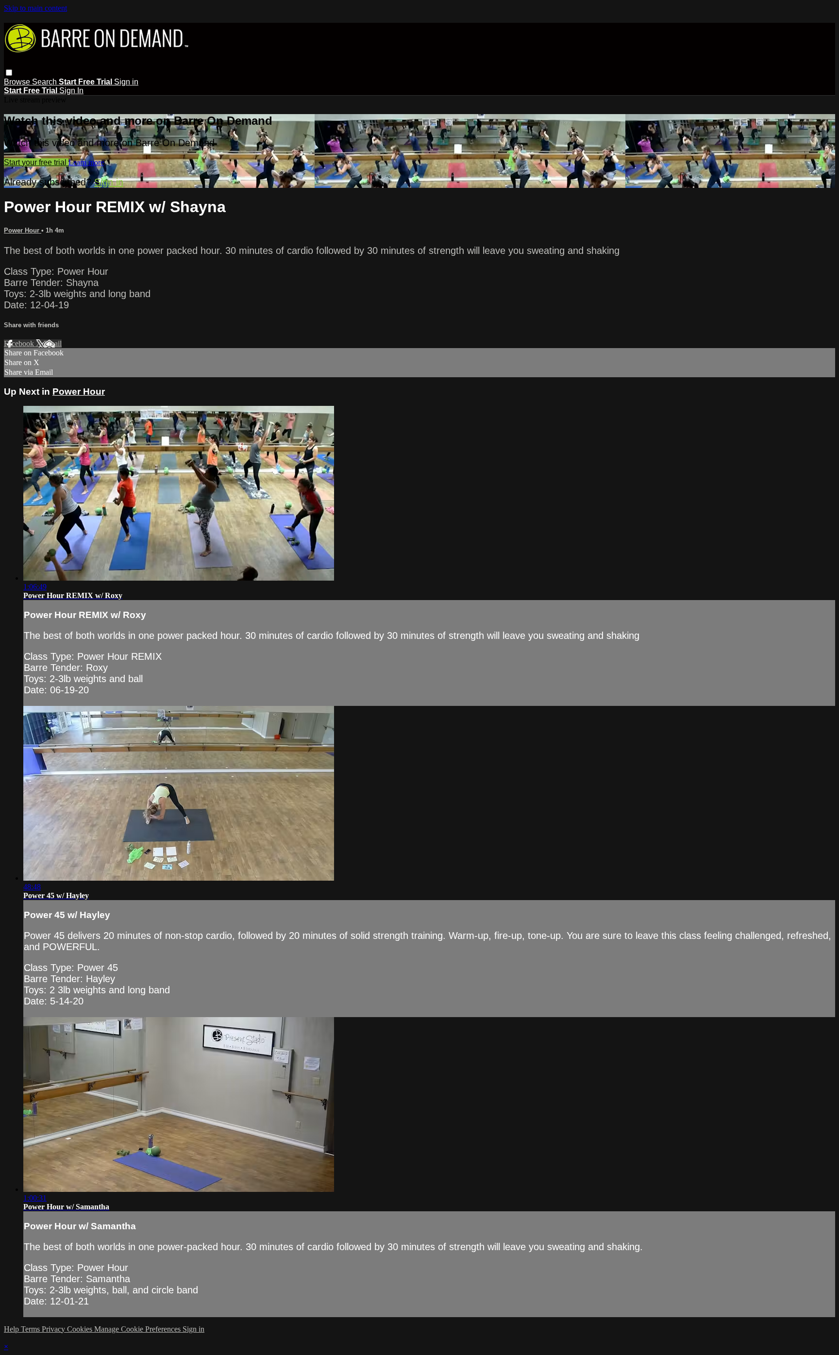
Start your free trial (36, 162)
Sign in (126, 82)
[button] (9, 72)
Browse (18, 82)
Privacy (54, 1329)
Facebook (20, 343)
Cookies (80, 1329)
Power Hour (22, 230)
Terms (31, 1329)
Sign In (71, 90)
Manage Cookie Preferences (138, 1329)
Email (53, 343)
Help (12, 1329)
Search (45, 82)
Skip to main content (35, 8)
